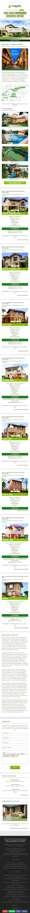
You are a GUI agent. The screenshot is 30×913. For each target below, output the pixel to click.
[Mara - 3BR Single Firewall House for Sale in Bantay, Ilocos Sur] (15, 532)
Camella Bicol (24, 878)
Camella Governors (20, 887)
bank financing (19, 866)
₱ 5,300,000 (15, 556)
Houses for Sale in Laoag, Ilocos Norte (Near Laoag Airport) (15, 790)
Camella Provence (7, 889)
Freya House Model (23, 295)
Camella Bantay (17, 216)
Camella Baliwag (11, 891)
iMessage (24, 911)
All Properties (24, 795)
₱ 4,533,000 (15, 615)
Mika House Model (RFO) (21, 627)
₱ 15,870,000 (15, 284)
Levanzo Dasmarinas (17, 900)
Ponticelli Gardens (23, 896)
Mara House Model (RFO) (21, 569)
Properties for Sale (21, 13)
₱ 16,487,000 (15, 228)
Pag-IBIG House (20, 893)
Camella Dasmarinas (18, 877)
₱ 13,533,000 (15, 454)
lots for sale (5, 866)
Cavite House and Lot (11, 893)
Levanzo (10, 900)
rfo (24, 864)
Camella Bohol (7, 882)
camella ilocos (9, 864)
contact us (20, 16)
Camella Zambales (15, 880)
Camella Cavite (10, 877)
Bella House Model (23, 510)
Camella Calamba (19, 885)
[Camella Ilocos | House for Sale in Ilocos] (15, 6)
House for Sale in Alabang (8, 902)
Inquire (5, 911)
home (5, 13)
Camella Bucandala (15, 875)
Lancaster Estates (19, 891)
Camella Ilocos (15, 905)
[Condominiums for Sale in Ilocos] (15, 820)
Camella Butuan (23, 882)
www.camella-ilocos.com (15, 907)
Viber (18, 911)
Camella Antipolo (14, 896)
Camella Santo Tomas (10, 887)
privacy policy (6, 868)
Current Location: (6, 747)
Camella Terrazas (11, 885)
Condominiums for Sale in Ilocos (19, 828)
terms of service (13, 868)
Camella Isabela (23, 889)
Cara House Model (23, 465)
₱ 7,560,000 (15, 397)
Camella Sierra (7, 896)
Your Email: (5, 742)
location (12, 13)
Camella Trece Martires (15, 884)
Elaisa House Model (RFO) (21, 409)
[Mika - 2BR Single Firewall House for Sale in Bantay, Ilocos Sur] (15, 591)
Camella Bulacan (23, 875)
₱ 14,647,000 (15, 340)
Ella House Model (23, 351)
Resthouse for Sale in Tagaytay (21, 902)
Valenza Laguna (15, 898)
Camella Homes (6, 875)
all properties (24, 868)
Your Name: (5, 732)
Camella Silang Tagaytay (11, 894)
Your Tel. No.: (5, 737)
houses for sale (20, 864)
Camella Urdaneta (15, 882)
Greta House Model (23, 239)
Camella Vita (6, 878)
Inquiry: (4, 752)
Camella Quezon (15, 889)
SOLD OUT (15, 508)
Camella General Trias (15, 878)
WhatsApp (12, 911)
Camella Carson (20, 894)
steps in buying (11, 16)
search (19, 868)
